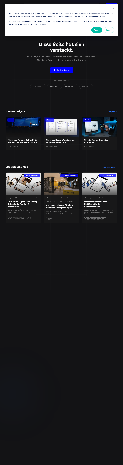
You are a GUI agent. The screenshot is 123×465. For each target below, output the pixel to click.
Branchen (53, 86)
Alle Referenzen (109, 167)
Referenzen (69, 86)
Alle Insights (110, 112)
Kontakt (85, 86)
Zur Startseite (63, 70)
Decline (108, 30)
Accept (96, 30)
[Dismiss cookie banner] (113, 9)
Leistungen (37, 86)
